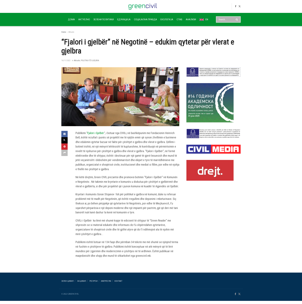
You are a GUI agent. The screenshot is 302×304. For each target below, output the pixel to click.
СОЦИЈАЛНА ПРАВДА (145, 19)
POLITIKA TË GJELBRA (90, 60)
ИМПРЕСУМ (106, 281)
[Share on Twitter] (64, 140)
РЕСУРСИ (93, 281)
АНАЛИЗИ (191, 19)
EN (206, 19)
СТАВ (179, 19)
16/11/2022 (65, 60)
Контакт (118, 281)
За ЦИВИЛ (81, 281)
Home (63, 32)
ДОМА (71, 19)
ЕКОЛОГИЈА (166, 19)
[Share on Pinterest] (64, 146)
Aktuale (71, 32)
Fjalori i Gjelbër (95, 133)
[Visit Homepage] (143, 6)
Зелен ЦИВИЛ (67, 281)
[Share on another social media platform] (64, 153)
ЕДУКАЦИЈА (124, 19)
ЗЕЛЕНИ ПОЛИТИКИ (103, 19)
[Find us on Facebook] (235, 6)
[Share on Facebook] (64, 134)
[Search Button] (237, 19)
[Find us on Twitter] (239, 6)
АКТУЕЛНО (84, 19)
